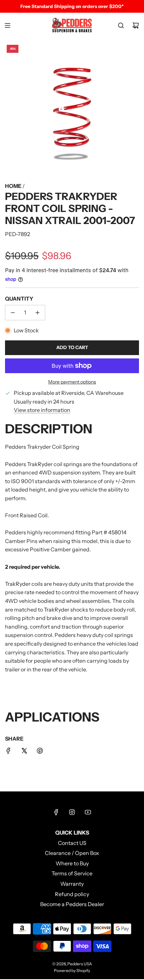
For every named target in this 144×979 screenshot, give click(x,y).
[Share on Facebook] (8, 752)
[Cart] (135, 25)
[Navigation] (7, 25)
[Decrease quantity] (12, 312)
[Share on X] (24, 752)
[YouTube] (87, 812)
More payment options (72, 382)
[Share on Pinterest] (39, 752)
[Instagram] (72, 812)
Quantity (19, 298)
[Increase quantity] (37, 312)
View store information (42, 410)
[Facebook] (56, 812)
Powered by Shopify (72, 970)
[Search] (121, 25)
